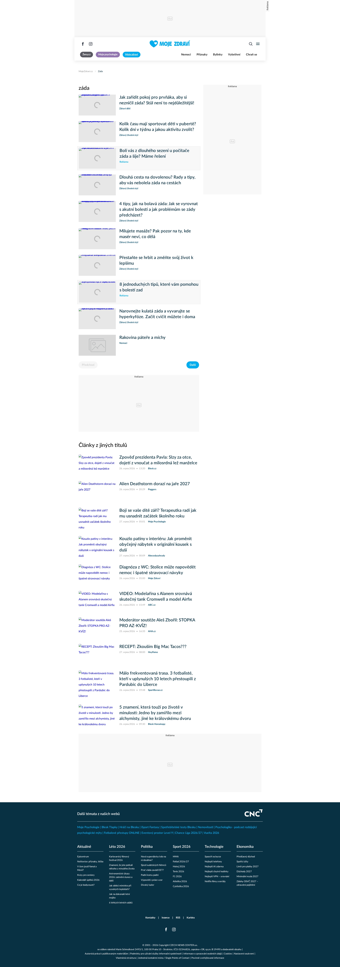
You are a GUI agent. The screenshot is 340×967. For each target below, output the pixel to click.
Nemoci (186, 54)
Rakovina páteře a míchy (142, 338)
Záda (100, 71)
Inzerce (165, 918)
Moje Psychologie (88, 827)
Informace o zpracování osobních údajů (202, 954)
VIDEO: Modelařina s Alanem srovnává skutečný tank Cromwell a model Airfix (155, 597)
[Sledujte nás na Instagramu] (91, 44)
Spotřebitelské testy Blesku (178, 827)
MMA (176, 857)
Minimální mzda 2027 (247, 876)
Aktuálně (84, 846)
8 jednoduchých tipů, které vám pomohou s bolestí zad (159, 287)
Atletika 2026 (180, 881)
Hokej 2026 (179, 866)
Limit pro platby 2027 (248, 866)
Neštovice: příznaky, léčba (90, 862)
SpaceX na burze (213, 857)
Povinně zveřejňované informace (207, 958)
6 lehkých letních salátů (120, 903)
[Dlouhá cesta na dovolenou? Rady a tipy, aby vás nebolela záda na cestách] (97, 184)
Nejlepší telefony (213, 862)
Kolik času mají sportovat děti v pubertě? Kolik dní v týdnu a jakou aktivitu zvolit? (157, 127)
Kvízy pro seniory (86, 875)
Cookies (228, 954)
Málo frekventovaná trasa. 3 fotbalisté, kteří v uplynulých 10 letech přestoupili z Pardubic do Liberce (157, 679)
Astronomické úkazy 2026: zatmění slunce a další (120, 877)
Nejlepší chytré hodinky (216, 871)
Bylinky (217, 54)
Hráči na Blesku (129, 827)
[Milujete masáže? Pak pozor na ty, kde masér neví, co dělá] (97, 238)
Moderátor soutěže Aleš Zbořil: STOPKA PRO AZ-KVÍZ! (157, 623)
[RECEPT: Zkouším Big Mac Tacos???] (97, 654)
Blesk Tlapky (109, 827)
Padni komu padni (149, 875)
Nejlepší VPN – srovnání (217, 876)
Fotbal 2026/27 (181, 862)
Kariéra (191, 918)
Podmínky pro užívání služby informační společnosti (156, 954)
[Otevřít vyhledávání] (250, 43)
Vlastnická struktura (126, 958)
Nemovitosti (205, 827)
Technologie (214, 846)
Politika (147, 846)
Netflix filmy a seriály (215, 881)
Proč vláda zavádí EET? (152, 870)
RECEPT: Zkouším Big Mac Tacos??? (152, 647)
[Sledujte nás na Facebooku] (83, 44)
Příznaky (202, 54)
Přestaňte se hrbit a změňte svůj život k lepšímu (156, 261)
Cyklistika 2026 (181, 886)
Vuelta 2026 (211, 832)
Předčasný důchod (246, 857)
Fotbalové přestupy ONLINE (121, 832)
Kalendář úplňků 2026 (88, 880)
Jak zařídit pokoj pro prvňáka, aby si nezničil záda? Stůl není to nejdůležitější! (156, 100)
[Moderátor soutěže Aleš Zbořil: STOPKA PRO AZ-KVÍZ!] (97, 627)
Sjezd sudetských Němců (153, 865)
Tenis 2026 (178, 871)
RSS (178, 918)
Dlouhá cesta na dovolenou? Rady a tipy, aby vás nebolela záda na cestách (157, 180)
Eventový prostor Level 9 (157, 832)
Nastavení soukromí (244, 954)
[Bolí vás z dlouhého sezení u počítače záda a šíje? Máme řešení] (97, 158)
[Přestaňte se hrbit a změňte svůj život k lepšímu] (97, 265)
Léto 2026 (117, 846)
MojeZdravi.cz (86, 71)
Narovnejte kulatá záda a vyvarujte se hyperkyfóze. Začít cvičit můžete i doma (157, 314)
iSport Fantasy (150, 827)
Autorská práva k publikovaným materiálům (106, 954)
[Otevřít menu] (257, 43)
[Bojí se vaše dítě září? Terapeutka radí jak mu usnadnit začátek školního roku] (97, 519)
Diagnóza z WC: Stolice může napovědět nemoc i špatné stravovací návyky (157, 570)
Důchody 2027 (244, 871)
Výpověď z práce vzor (152, 880)
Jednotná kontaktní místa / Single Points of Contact (163, 958)
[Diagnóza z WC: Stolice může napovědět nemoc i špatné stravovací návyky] (97, 574)
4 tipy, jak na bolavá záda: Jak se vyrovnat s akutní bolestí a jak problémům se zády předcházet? (158, 209)
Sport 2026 (182, 846)
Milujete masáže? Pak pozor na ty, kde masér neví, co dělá (155, 234)
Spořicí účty (242, 862)
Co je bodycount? (86, 885)
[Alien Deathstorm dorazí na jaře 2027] (97, 491)
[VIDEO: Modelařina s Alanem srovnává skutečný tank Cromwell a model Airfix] (97, 601)
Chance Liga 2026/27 (188, 832)
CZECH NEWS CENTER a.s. (183, 945)
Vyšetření (234, 54)
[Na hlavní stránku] (170, 43)
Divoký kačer (147, 885)
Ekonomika (245, 846)
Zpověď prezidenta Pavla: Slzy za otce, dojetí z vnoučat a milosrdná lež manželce (158, 460)
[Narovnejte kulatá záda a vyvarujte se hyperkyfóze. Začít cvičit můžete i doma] (97, 318)
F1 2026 (177, 876)
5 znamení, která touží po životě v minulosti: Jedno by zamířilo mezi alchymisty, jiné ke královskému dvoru (155, 713)
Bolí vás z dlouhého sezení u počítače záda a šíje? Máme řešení (154, 154)
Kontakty (150, 918)
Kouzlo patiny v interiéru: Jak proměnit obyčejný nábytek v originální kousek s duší (155, 544)
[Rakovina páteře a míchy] (97, 345)
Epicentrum (83, 857)
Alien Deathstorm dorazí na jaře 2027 (154, 484)
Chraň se (251, 54)
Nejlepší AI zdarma (214, 866)
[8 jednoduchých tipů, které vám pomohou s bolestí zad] (97, 292)
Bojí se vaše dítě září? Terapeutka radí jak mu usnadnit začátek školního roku (157, 513)
